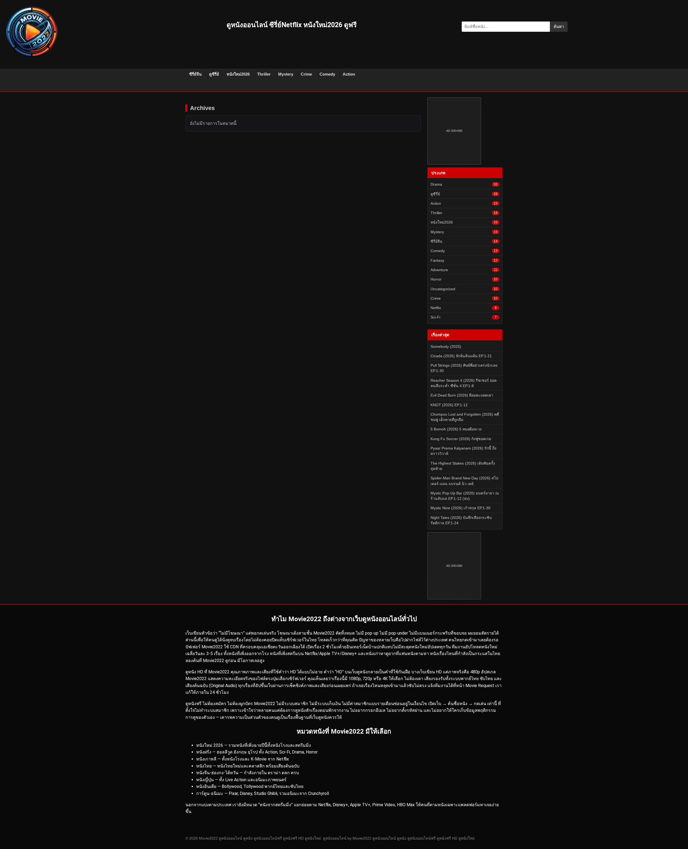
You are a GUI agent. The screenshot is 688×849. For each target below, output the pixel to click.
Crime (306, 74)
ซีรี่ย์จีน (195, 74)
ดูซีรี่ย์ (214, 74)
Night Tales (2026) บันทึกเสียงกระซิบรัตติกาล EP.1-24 (461, 520)
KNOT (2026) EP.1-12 (449, 405)
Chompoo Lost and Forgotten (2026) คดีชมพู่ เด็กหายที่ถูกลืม (465, 417)
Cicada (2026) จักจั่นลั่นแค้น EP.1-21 (461, 356)
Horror (464, 279)
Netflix (464, 308)
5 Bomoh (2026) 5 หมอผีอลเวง (456, 429)
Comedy (327, 74)
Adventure (464, 270)
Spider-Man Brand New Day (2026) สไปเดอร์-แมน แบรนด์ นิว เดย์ (464, 481)
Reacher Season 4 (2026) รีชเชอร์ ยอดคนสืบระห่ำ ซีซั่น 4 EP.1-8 (464, 383)
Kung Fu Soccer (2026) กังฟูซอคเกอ (461, 439)
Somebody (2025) (446, 346)
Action (349, 74)
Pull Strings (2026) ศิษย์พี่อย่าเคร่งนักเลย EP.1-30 (464, 368)
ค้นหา (559, 26)
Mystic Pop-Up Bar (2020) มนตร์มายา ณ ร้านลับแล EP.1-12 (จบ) (465, 496)
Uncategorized (464, 289)
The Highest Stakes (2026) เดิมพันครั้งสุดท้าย (463, 466)
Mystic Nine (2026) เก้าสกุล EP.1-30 (460, 508)
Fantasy (464, 260)
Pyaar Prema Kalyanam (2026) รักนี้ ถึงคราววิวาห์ (463, 451)
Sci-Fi (464, 317)
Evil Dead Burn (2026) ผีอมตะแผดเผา (462, 395)
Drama (464, 184)
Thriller (264, 74)
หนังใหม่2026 (238, 74)
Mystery (285, 74)
